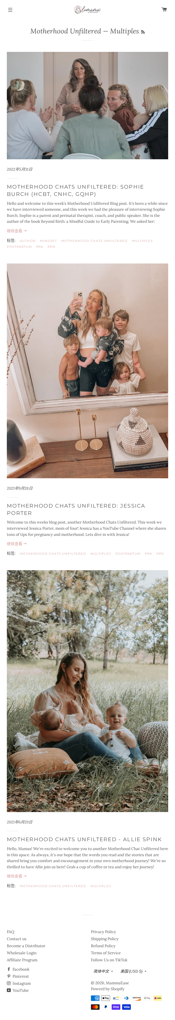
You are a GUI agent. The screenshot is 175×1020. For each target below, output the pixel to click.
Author (28, 241)
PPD (52, 246)
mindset (48, 241)
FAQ (10, 931)
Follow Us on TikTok (109, 959)
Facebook (20, 969)
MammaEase (117, 982)
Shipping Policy (104, 938)
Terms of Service (106, 952)
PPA (40, 246)
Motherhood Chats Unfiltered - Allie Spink (84, 839)
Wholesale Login (21, 952)
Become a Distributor (26, 945)
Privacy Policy (103, 931)
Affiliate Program (22, 959)
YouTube (20, 990)
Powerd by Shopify (107, 988)
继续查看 (15, 230)
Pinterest (20, 976)
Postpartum (19, 246)
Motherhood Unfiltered (65, 31)
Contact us (16, 938)
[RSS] (143, 32)
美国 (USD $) (131, 971)
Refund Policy (103, 945)
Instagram (21, 983)
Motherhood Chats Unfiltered (94, 241)
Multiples (142, 241)
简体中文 (101, 971)
